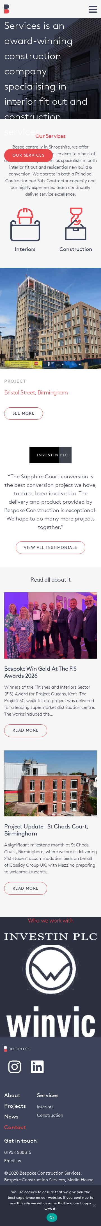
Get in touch (20, 1140)
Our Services (28, 155)
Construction (50, 1115)
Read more (26, 730)
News (11, 1116)
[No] (94, 1205)
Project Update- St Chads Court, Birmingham (46, 830)
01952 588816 (17, 1152)
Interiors (45, 1106)
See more (24, 413)
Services (48, 1095)
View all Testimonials (50, 547)
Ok (51, 1217)
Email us (12, 1160)
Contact (15, 1127)
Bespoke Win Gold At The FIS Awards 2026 (40, 672)
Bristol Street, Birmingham (36, 392)
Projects (15, 1105)
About (12, 1095)
